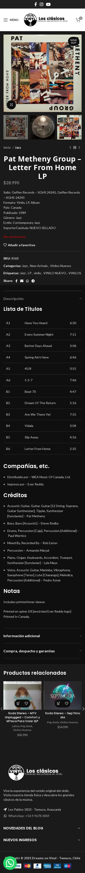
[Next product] (79, 147)
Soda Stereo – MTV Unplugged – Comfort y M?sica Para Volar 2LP (22, 717)
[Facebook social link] (35, 4)
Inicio (7, 147)
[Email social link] (22, 281)
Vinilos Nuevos (60, 266)
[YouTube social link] (48, 4)
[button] (18, 703)
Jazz (18, 147)
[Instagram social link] (41, 4)
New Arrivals (39, 266)
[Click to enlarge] (11, 104)
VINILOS (74, 273)
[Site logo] (45, 19)
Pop (23, 726)
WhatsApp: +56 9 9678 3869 (28, 816)
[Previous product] (70, 147)
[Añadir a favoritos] (26, 703)
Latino (15, 726)
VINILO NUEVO (54, 273)
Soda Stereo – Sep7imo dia (62, 715)
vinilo (37, 273)
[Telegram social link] (33, 281)
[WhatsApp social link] (27, 281)
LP (30, 273)
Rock (29, 726)
